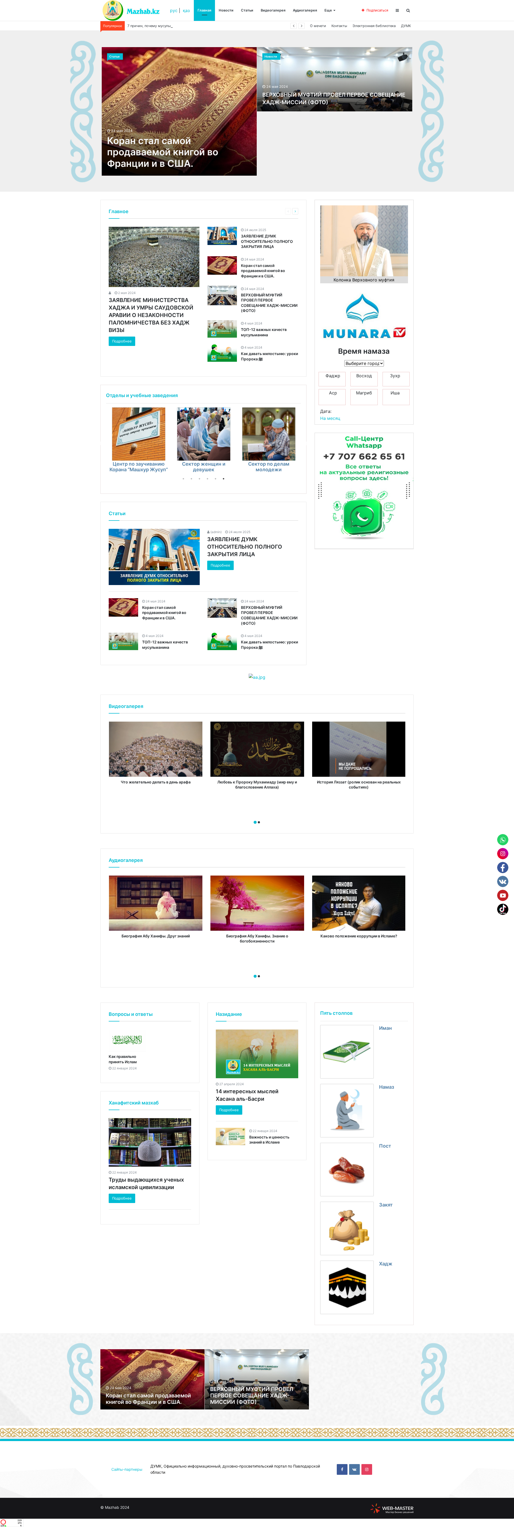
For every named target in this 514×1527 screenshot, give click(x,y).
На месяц (330, 418)
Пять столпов (336, 1013)
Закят (386, 1205)
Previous (102, 443)
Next (305, 443)
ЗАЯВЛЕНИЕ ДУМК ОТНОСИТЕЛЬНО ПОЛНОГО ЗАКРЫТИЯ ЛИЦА (267, 241)
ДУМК (406, 26)
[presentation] (255, 816)
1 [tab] (183, 478)
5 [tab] (215, 478)
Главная (204, 10)
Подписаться (377, 10)
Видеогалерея (273, 10)
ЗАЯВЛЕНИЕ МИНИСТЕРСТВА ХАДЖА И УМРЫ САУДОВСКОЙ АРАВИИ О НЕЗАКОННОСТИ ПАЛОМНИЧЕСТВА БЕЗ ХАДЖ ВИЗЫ (151, 315)
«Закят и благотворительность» (203, 466)
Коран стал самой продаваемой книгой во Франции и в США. (162, 152)
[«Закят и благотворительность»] (203, 434)
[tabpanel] (138, 441)
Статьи (247, 10)
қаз (186, 10)
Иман (385, 1028)
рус (173, 10)
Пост (385, 1146)
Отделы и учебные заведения (142, 395)
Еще (328, 10)
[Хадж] (347, 1287)
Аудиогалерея (305, 10)
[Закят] (347, 1228)
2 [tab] (191, 478)
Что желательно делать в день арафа (156, 782)
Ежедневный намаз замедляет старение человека (169, 26)
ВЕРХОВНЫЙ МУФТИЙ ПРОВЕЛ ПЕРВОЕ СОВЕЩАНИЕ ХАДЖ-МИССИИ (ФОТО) (251, 1395)
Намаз (386, 1087)
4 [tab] (207, 478)
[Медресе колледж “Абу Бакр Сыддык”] (269, 434)
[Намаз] (347, 1110)
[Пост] (347, 1169)
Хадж (385, 1263)
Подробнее (122, 341)
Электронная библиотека (374, 26)
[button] (255, 822)
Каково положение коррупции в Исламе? (358, 936)
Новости (226, 10)
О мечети (318, 26)
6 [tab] (223, 478)
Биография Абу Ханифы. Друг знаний (156, 936)
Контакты (339, 26)
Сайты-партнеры (126, 1469)
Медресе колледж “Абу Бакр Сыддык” (268, 466)
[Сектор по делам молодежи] (138, 434)
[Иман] (347, 1052)
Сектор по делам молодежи (138, 466)
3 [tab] (199, 478)
